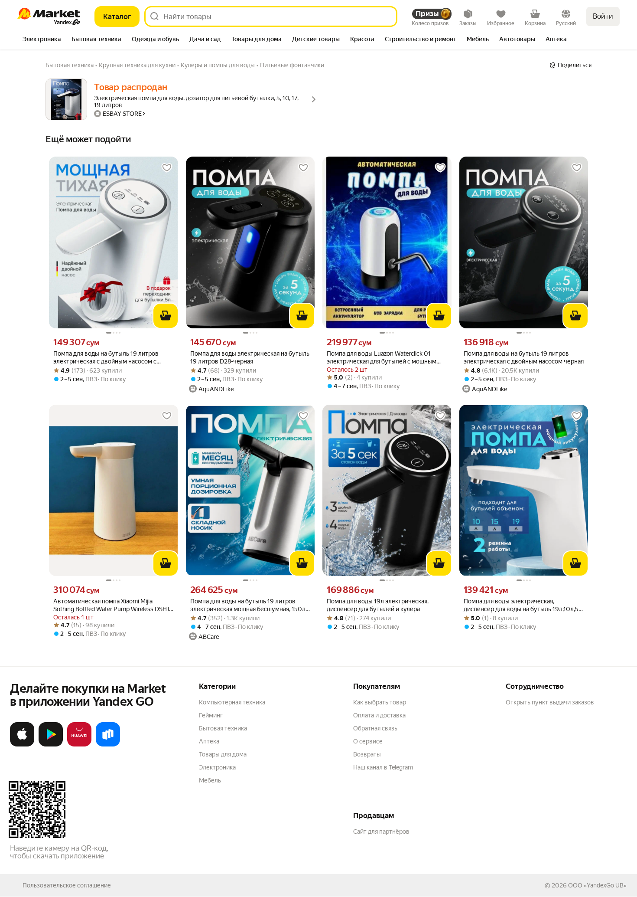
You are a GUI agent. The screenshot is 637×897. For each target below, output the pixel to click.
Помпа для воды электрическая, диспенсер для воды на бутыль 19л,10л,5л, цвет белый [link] (523, 605)
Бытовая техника (223, 728)
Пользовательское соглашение (67, 885)
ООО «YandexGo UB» (597, 885)
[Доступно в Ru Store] (108, 745)
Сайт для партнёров (381, 831)
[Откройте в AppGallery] (79, 745)
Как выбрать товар (379, 702)
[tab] (41, 39)
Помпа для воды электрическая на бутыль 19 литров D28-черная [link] (249, 357)
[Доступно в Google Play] (51, 745)
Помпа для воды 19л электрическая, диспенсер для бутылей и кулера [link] (378, 605)
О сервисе (368, 741)
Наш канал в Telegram (383, 767)
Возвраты (367, 754)
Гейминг (211, 715)
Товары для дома (223, 754)
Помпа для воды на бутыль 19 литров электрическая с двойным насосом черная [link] (524, 357)
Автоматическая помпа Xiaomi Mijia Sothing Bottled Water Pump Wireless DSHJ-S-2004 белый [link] (112, 605)
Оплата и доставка (379, 715)
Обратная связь (375, 728)
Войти (603, 16)
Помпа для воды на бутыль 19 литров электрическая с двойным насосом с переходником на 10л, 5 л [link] (106, 357)
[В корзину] (166, 316)
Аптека (209, 741)
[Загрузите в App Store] (22, 745)
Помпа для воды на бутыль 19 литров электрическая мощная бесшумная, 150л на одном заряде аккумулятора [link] (248, 605)
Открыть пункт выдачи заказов (550, 702)
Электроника (217, 767)
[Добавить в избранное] (167, 168)
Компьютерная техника (232, 702)
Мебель (210, 780)
